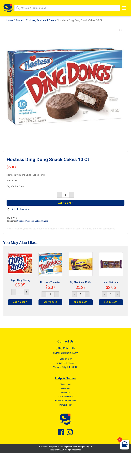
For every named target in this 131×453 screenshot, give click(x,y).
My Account (65, 384)
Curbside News (65, 396)
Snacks (19, 20)
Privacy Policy (65, 405)
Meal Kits (65, 392)
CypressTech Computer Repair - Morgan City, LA (71, 447)
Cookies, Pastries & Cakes (41, 20)
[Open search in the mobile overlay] (67, 8)
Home (9, 20)
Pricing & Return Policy (65, 401)
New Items (65, 388)
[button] (121, 30)
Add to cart (65, 203)
